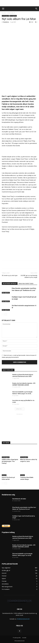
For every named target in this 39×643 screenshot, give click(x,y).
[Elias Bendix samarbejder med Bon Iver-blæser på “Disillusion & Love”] (6, 290)
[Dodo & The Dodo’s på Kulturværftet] (10, 470)
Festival (22, 475)
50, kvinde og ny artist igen (10, 275)
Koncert (4, 475)
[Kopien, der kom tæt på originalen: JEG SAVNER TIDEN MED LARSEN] (6, 385)
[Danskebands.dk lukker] (6, 501)
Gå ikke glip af (11, 13)
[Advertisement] (19, 3)
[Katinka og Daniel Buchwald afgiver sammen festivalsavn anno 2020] (6, 377)
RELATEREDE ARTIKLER (9, 283)
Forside (4, 13)
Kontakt (24, 637)
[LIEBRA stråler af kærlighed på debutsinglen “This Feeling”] (10, 452)
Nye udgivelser (13, 15)
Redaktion (6, 22)
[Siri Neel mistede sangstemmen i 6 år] (6, 308)
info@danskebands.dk (23, 619)
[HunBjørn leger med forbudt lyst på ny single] (6, 299)
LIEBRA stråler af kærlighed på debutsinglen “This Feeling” (10, 461)
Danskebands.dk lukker (19, 498)
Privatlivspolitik (17, 637)
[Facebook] (19, 631)
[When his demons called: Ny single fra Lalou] (28, 452)
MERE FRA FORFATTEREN (26, 283)
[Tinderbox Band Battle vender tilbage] (28, 470)
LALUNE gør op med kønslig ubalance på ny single (29, 276)
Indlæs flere (19, 409)
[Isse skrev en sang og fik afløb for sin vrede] (6, 403)
